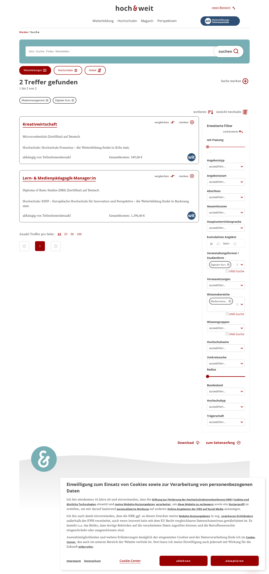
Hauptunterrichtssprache (224, 222)
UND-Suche (236, 271)
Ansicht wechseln (228, 112)
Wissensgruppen (218, 322)
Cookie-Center (130, 561)
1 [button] (40, 246)
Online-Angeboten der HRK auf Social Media (195, 509)
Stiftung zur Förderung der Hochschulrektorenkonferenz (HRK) (192, 499)
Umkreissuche (216, 357)
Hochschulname (218, 342)
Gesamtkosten (217, 206)
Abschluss (214, 191)
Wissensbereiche (218, 294)
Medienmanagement (33, 100)
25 (65, 234)
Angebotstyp (215, 160)
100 (79, 234)
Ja (211, 243)
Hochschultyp (216, 400)
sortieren (199, 112)
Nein (226, 243)
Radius (211, 369)
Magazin (147, 21)
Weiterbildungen (33, 70)
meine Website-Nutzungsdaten (135, 504)
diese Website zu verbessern (196, 504)
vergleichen (162, 122)
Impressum (74, 561)
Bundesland (215, 385)
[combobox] (209, 166)
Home (23, 32)
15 (59, 234)
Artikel (92, 70)
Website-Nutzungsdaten (194, 516)
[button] (228, 264)
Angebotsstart (216, 176)
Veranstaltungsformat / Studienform (223, 255)
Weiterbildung (103, 21)
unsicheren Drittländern (237, 516)
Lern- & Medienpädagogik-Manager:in (59, 178)
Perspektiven (167, 21)
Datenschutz (92, 561)
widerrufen (85, 546)
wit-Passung (215, 140)
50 (72, 234)
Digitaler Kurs (62, 100)
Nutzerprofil (237, 504)
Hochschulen (127, 21)
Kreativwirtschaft (40, 124)
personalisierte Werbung (133, 509)
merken (183, 122)
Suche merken (231, 81)
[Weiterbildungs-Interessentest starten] (220, 21)
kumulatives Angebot (221, 237)
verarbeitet (163, 504)
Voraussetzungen (218, 279)
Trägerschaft (215, 416)
